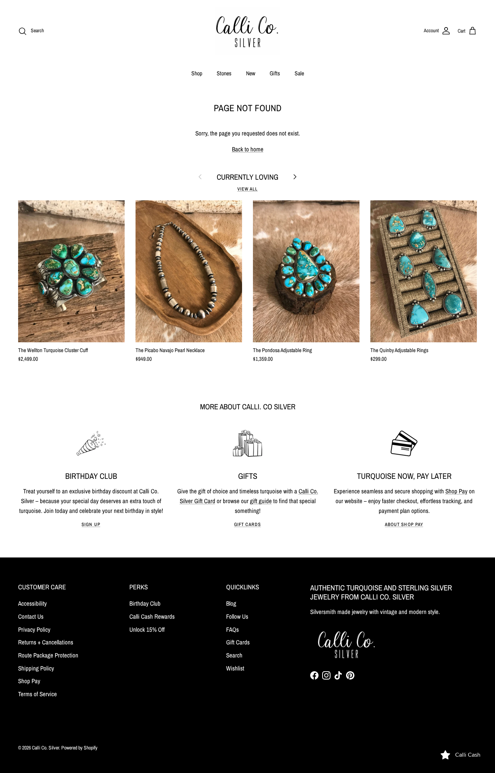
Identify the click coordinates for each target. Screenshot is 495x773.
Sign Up (91, 524)
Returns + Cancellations (45, 642)
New (250, 73)
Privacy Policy (34, 629)
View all (247, 189)
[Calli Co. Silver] (247, 31)
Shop (196, 73)
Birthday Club (145, 603)
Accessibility (32, 603)
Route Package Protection (48, 655)
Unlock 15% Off (147, 629)
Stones (224, 73)
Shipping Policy (36, 668)
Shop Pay (456, 491)
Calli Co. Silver (45, 747)
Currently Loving (247, 176)
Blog (231, 603)
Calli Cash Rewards (152, 616)
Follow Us (237, 616)
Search (234, 655)
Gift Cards (247, 524)
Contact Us (30, 616)
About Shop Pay (404, 524)
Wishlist (235, 668)
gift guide (261, 501)
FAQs (232, 629)
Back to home (247, 149)
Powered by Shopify (79, 747)
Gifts (275, 73)
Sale (299, 73)
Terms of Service (37, 694)
